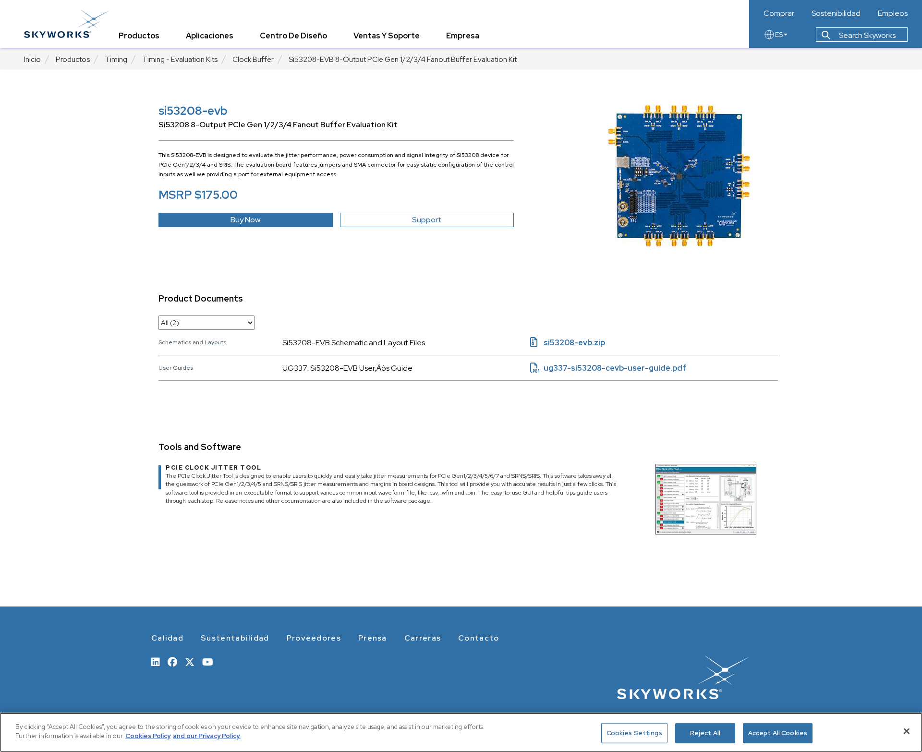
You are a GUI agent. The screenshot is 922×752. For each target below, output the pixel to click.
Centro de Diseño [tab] (293, 36)
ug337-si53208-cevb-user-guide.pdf (608, 368)
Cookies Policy (147, 736)
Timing (116, 59)
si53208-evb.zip (567, 343)
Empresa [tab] (462, 36)
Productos (73, 59)
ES (779, 34)
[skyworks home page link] (66, 24)
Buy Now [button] (245, 220)
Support (427, 220)
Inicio (32, 59)
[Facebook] (172, 661)
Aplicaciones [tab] (209, 36)
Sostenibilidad (836, 13)
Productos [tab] (139, 36)
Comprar (779, 13)
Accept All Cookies (777, 733)
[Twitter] (189, 661)
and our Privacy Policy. (207, 736)
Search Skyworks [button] (866, 35)
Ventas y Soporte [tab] (386, 36)
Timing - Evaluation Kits (180, 59)
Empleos (893, 13)
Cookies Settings (634, 733)
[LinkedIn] (155, 661)
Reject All (705, 733)
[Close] (906, 730)
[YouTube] (207, 661)
